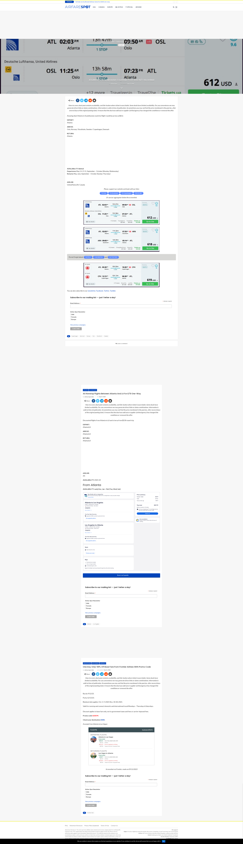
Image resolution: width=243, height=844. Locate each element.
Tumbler (113, 291)
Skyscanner (150, 831)
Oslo (94, 336)
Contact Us (114, 825)
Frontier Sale (90, 812)
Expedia (144, 831)
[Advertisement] (121, 24)
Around (139, 7)
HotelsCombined (168, 835)
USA (94, 7)
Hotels (120, 7)
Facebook (99, 291)
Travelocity (175, 835)
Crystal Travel (162, 831)
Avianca (150, 833)
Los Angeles (93, 390)
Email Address (75, 303)
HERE (103, 720)
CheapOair (155, 831)
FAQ (66, 825)
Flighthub (134, 831)
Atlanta (121, 45)
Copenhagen (74, 336)
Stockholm (99, 336)
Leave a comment (122, 343)
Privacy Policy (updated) (91, 825)
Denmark (82, 336)
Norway (88, 336)
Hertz (173, 838)
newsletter (91, 291)
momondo (139, 831)
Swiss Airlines (174, 833)
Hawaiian (163, 833)
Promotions (87, 663)
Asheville (102, 663)
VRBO (176, 836)
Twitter (106, 291)
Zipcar (176, 838)
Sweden (106, 336)
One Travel (171, 831)
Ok (163, 841)
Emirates (155, 833)
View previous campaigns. (78, 325)
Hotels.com (160, 835)
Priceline (130, 831)
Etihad (159, 833)
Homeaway (172, 836)
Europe (110, 7)
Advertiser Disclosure (76, 825)
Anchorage (95, 663)
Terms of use (105, 825)
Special (130, 7)
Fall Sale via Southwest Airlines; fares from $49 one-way (92, 2)
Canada (101, 7)
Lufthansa (168, 833)
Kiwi (167, 831)
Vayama (176, 831)
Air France (145, 833)
